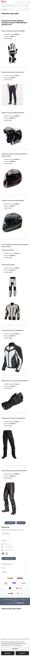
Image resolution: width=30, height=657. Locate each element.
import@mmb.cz (8, 544)
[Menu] (28, 2)
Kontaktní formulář (9, 558)
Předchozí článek (10, 522)
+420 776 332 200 (8, 549)
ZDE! (10, 38)
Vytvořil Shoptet (9, 602)
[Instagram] (6, 553)
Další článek (20, 522)
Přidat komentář (6, 533)
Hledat (26, 5)
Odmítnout (8, 653)
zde (20, 645)
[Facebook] (2, 553)
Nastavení (15, 648)
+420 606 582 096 (8, 546)
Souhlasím (22, 653)
